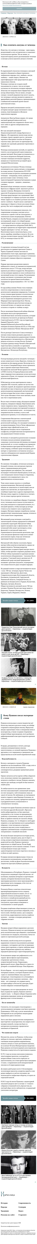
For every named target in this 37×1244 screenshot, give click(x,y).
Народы (4, 1207)
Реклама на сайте (8, 1215)
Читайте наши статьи (18, 600)
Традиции (5, 1211)
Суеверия (22, 1207)
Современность (24, 1203)
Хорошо (19, 8)
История (4, 1203)
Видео (20, 1211)
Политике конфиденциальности (12, 5)
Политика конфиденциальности (10, 1226)
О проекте (22, 1215)
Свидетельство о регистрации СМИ (11, 1223)
